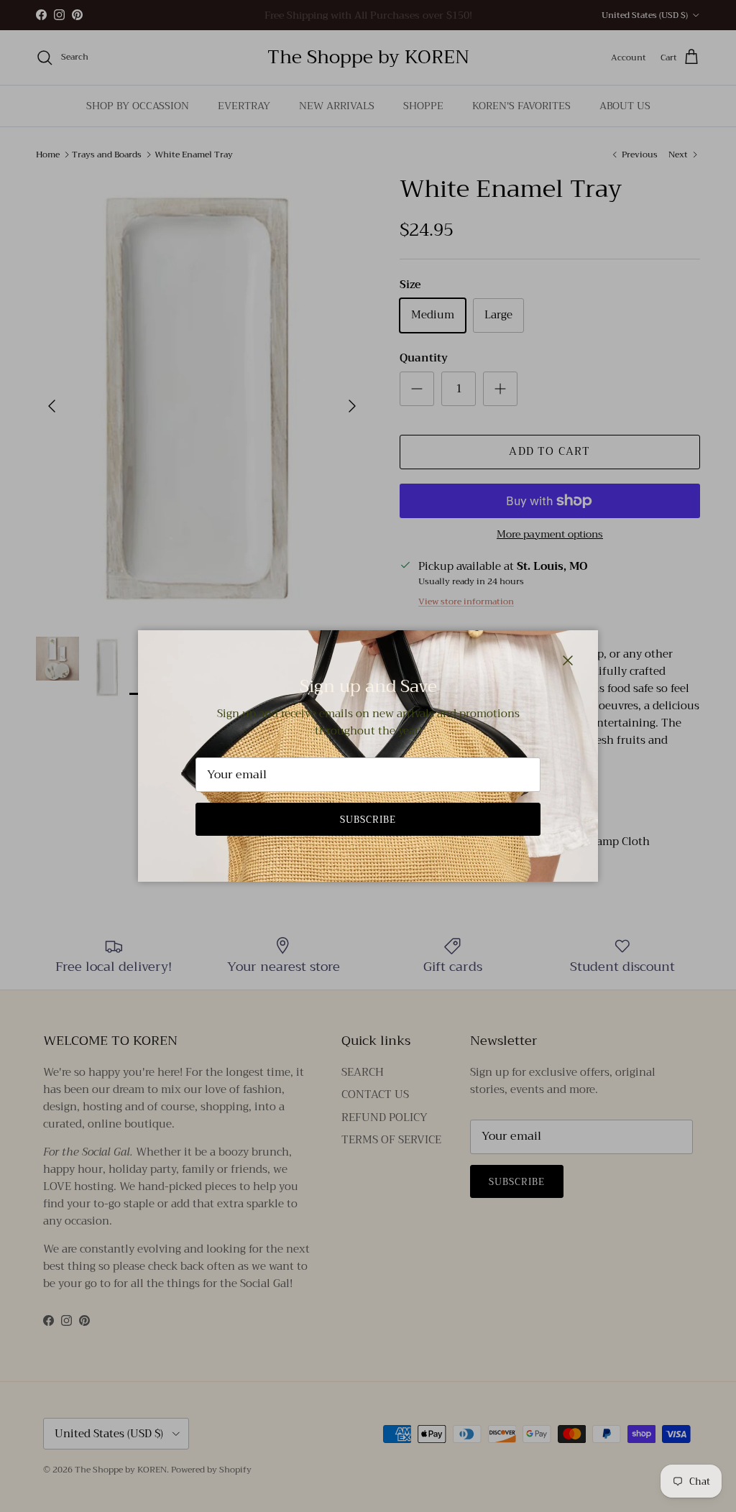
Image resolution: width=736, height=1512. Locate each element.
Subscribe (368, 819)
